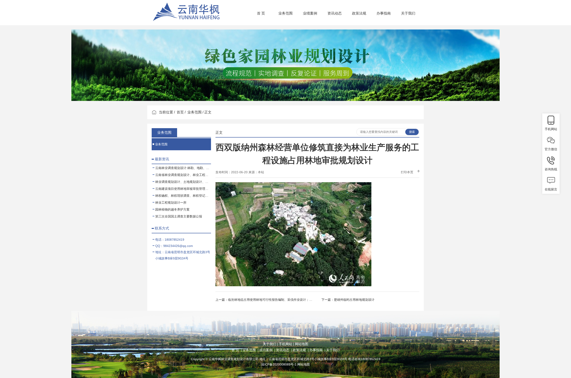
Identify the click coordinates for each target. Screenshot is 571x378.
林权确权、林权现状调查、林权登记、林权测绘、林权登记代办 (183, 195)
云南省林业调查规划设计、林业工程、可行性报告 (183, 175)
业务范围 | (250, 350)
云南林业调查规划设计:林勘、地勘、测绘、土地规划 (183, 168)
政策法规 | (301, 350)
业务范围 (285, 13)
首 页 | (237, 350)
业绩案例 (310, 13)
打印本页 (407, 172)
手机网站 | (286, 344)
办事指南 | (317, 350)
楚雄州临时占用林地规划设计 (354, 299)
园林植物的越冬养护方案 (172, 209)
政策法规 (359, 13)
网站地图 (301, 344)
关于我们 (408, 13)
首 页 (261, 13)
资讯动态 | (284, 350)
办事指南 (384, 13)
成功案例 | (267, 350)
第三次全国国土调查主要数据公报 (178, 216)
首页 (180, 112)
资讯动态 (334, 13)
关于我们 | (270, 344)
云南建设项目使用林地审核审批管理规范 (183, 188)
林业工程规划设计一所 (170, 202)
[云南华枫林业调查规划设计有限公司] (187, 23)
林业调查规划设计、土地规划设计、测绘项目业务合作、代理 (183, 182)
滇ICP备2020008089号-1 (278, 364)
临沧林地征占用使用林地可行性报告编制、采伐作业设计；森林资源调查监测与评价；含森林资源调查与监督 (303, 299)
